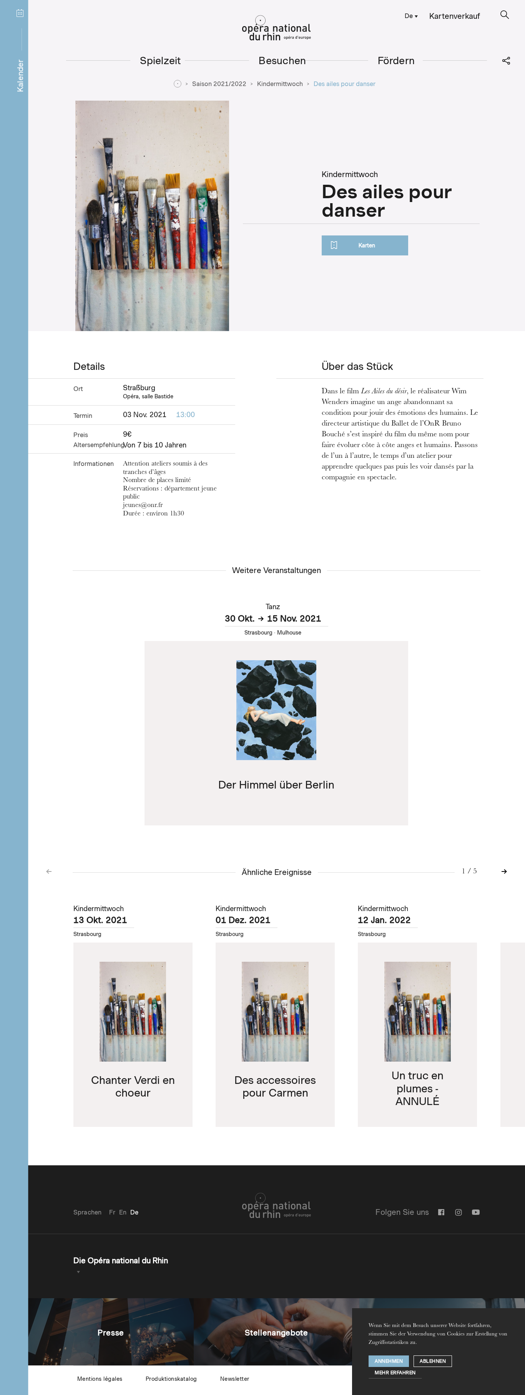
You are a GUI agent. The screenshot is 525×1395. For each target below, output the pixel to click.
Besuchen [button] (282, 60)
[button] (505, 14)
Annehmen (389, 1361)
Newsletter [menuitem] (234, 1379)
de (409, 16)
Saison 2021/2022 (219, 84)
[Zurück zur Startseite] (276, 28)
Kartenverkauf (454, 16)
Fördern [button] (396, 60)
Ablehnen (433, 1361)
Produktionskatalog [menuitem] (171, 1379)
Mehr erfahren (395, 1372)
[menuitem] (409, 15)
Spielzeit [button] (160, 60)
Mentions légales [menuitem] (100, 1379)
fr (112, 1212)
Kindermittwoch (280, 84)
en (122, 1212)
